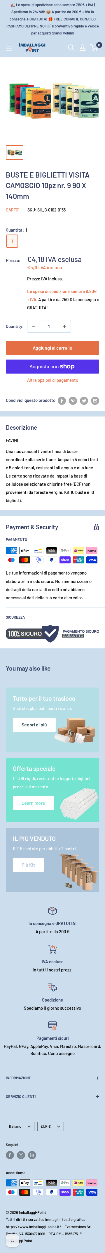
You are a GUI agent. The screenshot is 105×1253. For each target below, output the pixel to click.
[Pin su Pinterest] (73, 400)
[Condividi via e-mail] (95, 400)
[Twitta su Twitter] (84, 400)
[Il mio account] (82, 47)
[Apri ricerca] (71, 47)
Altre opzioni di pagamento (52, 380)
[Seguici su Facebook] (10, 1155)
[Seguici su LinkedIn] (32, 1155)
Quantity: (15, 326)
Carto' (12, 209)
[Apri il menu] (9, 48)
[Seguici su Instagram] (21, 1155)
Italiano (15, 1126)
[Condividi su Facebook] (62, 400)
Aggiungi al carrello (52, 347)
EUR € (46, 1126)
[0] (94, 47)
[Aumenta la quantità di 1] (64, 326)
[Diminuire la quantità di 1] (33, 326)
